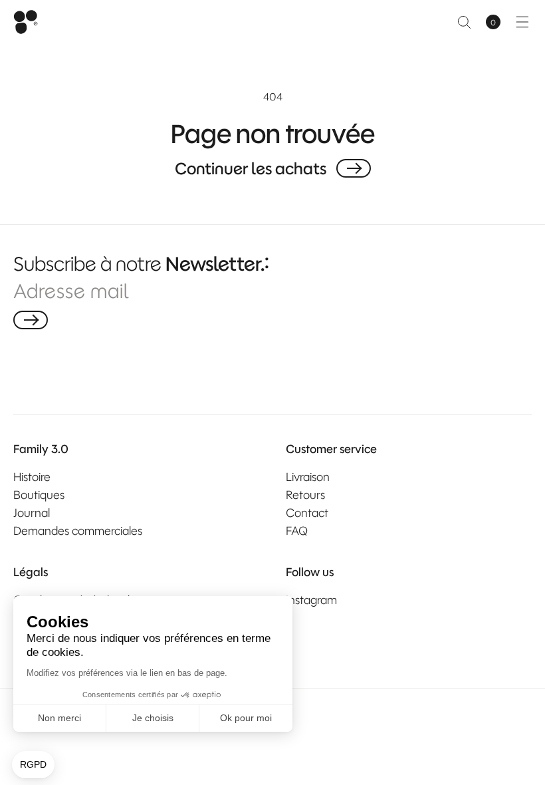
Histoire (32, 477)
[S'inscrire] (30, 320)
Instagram (311, 600)
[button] (464, 22)
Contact (307, 513)
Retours (305, 495)
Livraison (308, 477)
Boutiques (38, 495)
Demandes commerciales (77, 531)
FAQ (297, 531)
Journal (31, 513)
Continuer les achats (250, 168)
